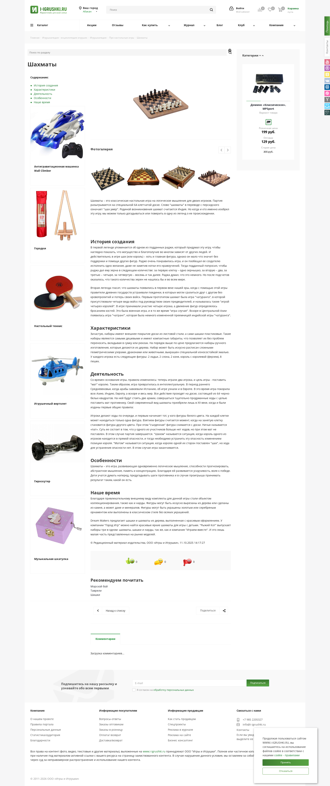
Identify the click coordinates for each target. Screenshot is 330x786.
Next (228, 150)
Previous (221, 150)
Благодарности (40, 740)
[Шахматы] (161, 104)
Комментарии (105, 639)
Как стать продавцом (182, 719)
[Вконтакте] (327, 81)
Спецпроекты (177, 724)
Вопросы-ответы (110, 719)
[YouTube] (327, 62)
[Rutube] (327, 68)
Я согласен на (165, 690)
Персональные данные (45, 729)
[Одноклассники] (327, 74)
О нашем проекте (42, 719)
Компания (37, 710)
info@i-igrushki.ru (254, 724)
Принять (286, 762)
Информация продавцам (185, 710)
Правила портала (41, 724)
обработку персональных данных (173, 690)
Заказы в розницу (111, 729)
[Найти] (211, 10)
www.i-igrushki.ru (154, 751)
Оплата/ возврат (110, 735)
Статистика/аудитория (45, 735)
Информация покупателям (118, 710)
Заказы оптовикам (111, 724)
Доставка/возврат (111, 740)
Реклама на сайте (179, 735)
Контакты (243, 730)
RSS (230, 51)
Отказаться (285, 771)
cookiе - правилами (287, 755)
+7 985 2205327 (253, 719)
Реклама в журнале (180, 729)
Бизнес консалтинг (180, 740)
